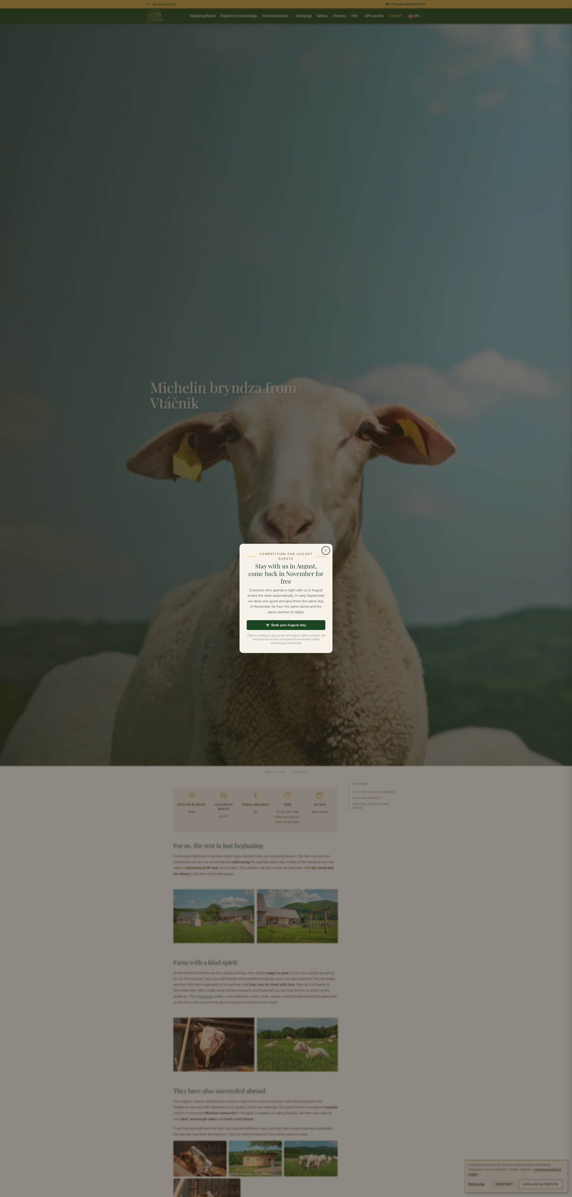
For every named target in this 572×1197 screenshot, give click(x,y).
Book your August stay (288, 625)
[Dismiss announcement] (326, 550)
